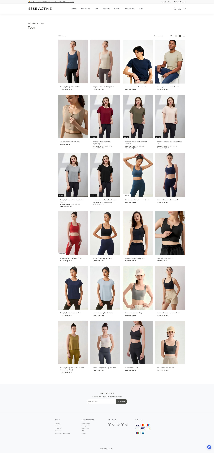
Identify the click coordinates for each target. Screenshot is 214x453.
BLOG (141, 9)
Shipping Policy (86, 426)
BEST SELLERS (85, 9)
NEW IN (73, 9)
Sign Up (83, 433)
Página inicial (33, 23)
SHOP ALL (117, 9)
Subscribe (121, 401)
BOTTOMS (106, 9)
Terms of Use (58, 426)
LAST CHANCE (129, 9)
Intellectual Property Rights (62, 433)
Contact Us (58, 430)
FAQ (83, 430)
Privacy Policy (58, 428)
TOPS (96, 9)
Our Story (57, 423)
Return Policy (85, 428)
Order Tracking (86, 423)
